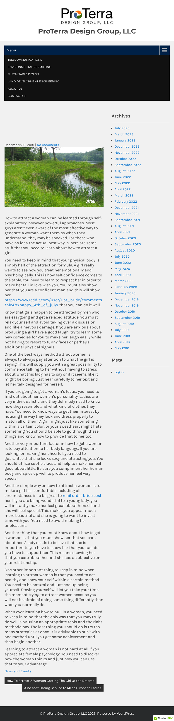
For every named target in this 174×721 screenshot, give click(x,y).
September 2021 (127, 220)
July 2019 (122, 330)
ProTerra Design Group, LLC (87, 31)
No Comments (48, 145)
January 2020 (125, 293)
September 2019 (127, 318)
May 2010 (122, 348)
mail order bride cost (82, 495)
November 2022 (127, 153)
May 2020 (122, 269)
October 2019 (125, 311)
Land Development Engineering (33, 81)
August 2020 (125, 250)
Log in (119, 372)
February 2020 (126, 287)
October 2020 (125, 238)
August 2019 (124, 324)
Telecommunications (25, 59)
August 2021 (124, 226)
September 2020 (128, 244)
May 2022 (122, 183)
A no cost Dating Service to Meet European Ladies (62, 688)
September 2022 (128, 165)
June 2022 (123, 177)
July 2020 (122, 256)
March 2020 (124, 281)
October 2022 (125, 159)
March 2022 (124, 195)
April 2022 (123, 189)
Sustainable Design (23, 74)
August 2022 (125, 171)
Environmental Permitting (29, 67)
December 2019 (127, 299)
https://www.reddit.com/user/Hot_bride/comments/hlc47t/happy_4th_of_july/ (53, 302)
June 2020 (123, 263)
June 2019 (122, 336)
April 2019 (122, 342)
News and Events (18, 671)
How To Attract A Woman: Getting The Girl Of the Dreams (50, 681)
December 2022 (127, 146)
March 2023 (124, 134)
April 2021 (122, 232)
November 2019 (127, 305)
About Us (15, 88)
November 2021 (127, 214)
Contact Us (17, 96)
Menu (11, 50)
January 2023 (125, 140)
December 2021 (127, 208)
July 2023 (122, 128)
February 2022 (126, 201)
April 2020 (123, 275)
